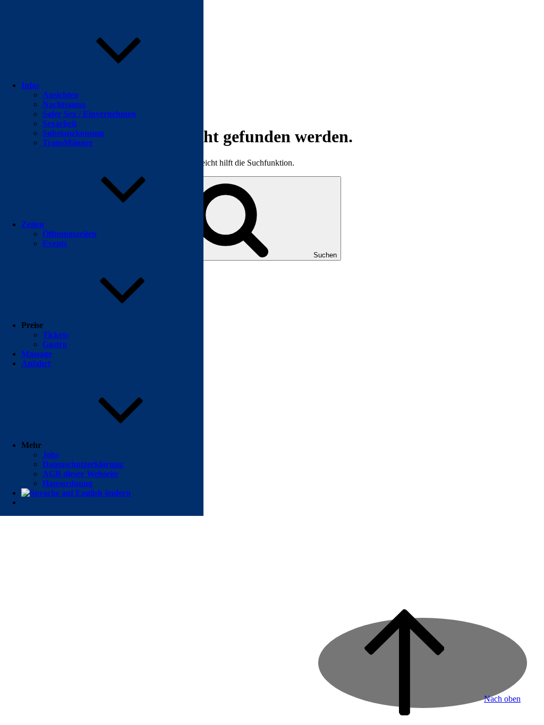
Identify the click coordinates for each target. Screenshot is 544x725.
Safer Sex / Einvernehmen (89, 113)
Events (54, 243)
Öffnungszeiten (69, 233)
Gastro (54, 344)
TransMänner (67, 142)
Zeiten (32, 224)
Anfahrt (35, 363)
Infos (30, 85)
